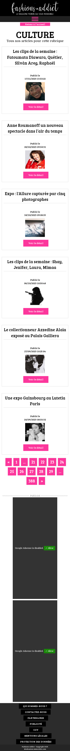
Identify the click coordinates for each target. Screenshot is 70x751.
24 (62, 462)
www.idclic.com (40, 749)
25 (12, 471)
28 (41, 471)
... (24, 462)
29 (51, 471)
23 (52, 462)
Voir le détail (35, 106)
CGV (35, 729)
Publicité (36, 723)
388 (32, 481)
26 (22, 471)
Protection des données (35, 741)
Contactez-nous (36, 712)
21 (33, 462)
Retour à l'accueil (35, 24)
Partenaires (36, 718)
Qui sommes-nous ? (35, 706)
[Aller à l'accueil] (35, 8)
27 (31, 471)
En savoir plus (35, 92)
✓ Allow (50, 548)
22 (43, 462)
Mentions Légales (35, 735)
